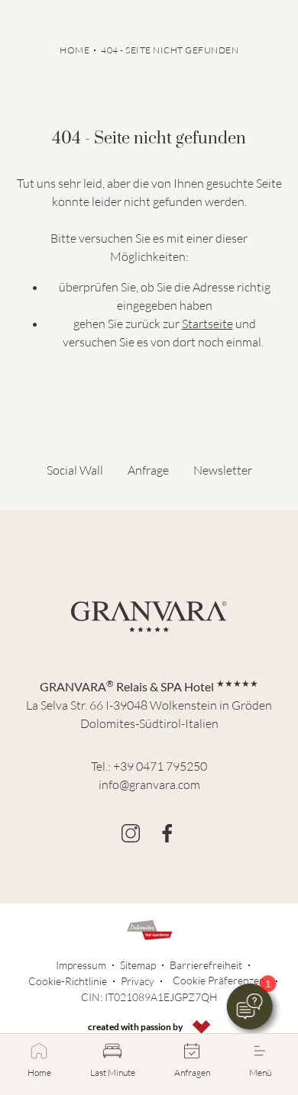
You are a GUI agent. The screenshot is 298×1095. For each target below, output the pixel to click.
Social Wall (75, 470)
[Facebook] (167, 833)
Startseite (207, 323)
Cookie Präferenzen (219, 980)
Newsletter (222, 470)
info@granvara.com (149, 784)
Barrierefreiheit (206, 964)
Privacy (137, 980)
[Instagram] (130, 833)
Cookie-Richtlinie (67, 980)
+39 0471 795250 (160, 766)
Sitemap (138, 964)
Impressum (81, 964)
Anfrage (148, 470)
